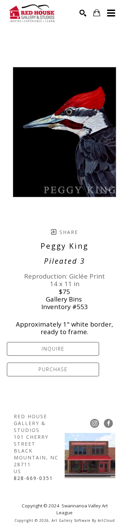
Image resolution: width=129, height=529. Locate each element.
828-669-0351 (33, 478)
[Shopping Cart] (96, 13)
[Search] (82, 13)
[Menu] (111, 13)
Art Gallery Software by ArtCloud (83, 520)
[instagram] (94, 423)
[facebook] (108, 423)
